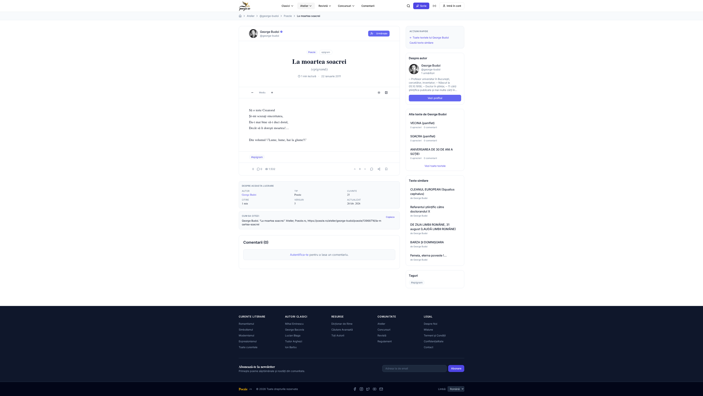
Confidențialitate (433, 341)
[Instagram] (361, 389)
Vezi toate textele (435, 165)
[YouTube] (374, 389)
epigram (325, 52)
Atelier (304, 5)
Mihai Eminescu (294, 323)
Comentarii (368, 5)
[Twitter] (368, 389)
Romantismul (246, 323)
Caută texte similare (421, 42)
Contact (428, 347)
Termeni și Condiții (435, 335)
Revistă (323, 5)
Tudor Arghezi (293, 341)
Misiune (428, 329)
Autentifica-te (299, 254)
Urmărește (381, 33)
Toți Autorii (337, 335)
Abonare (456, 368)
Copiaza (390, 217)
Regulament (384, 341)
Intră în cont (454, 5)
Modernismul (246, 335)
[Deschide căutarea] (408, 6)
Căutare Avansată (342, 329)
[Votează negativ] (365, 169)
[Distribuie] (379, 169)
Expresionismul (247, 341)
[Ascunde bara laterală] (386, 92)
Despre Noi (430, 323)
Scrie (423, 5)
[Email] (381, 389)
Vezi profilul (435, 98)
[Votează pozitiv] (354, 169)
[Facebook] (355, 389)
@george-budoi (269, 15)
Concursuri (344, 5)
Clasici (286, 5)
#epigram (257, 157)
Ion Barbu (291, 347)
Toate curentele (248, 347)
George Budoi (249, 194)
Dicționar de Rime (341, 323)
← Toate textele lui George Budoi (429, 37)
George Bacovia (294, 329)
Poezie (288, 15)
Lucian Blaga (292, 335)
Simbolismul (246, 329)
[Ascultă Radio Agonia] (434, 6)
